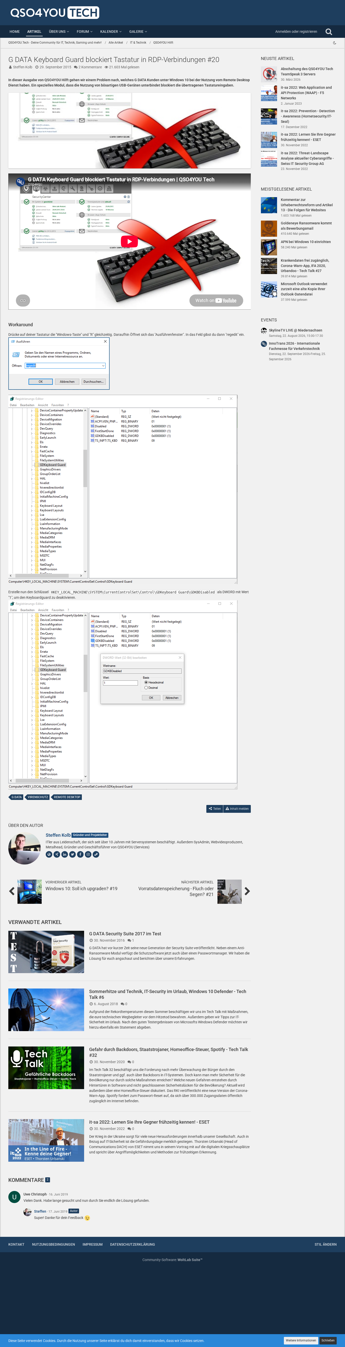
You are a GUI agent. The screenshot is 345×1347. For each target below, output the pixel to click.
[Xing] (57, 854)
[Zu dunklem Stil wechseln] (335, 43)
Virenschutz (38, 797)
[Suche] (329, 31)
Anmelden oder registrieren (296, 31)
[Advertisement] (299, 452)
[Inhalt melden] (242, 1193)
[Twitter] (72, 854)
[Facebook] (80, 854)
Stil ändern (326, 1244)
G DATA (17, 797)
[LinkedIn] (64, 854)
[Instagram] (88, 854)
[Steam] (96, 854)
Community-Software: (172, 1260)
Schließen (328, 1340)
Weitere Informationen (301, 1340)
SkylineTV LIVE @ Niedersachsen (295, 330)
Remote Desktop (67, 797)
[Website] (49, 854)
